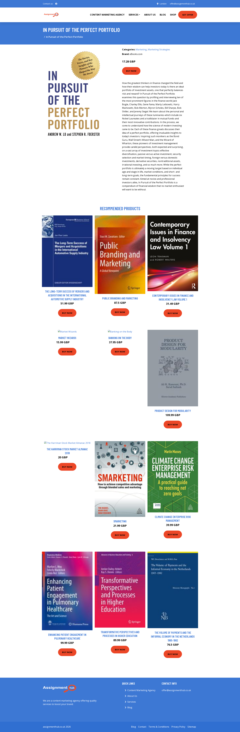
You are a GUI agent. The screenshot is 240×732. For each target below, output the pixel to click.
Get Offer (187, 14)
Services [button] (133, 14)
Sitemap (192, 726)
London (163, 3)
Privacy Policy (178, 726)
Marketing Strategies (159, 49)
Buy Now (131, 70)
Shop (173, 14)
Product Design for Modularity (173, 410)
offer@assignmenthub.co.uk (182, 3)
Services (131, 701)
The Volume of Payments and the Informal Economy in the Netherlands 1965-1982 (173, 636)
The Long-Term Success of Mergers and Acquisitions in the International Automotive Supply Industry (67, 295)
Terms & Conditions (158, 726)
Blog (163, 14)
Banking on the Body (120, 338)
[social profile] (56, 3)
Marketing (141, 49)
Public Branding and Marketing (120, 298)
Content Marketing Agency (107, 14)
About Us (150, 14)
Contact (142, 726)
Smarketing (120, 521)
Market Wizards (67, 338)
